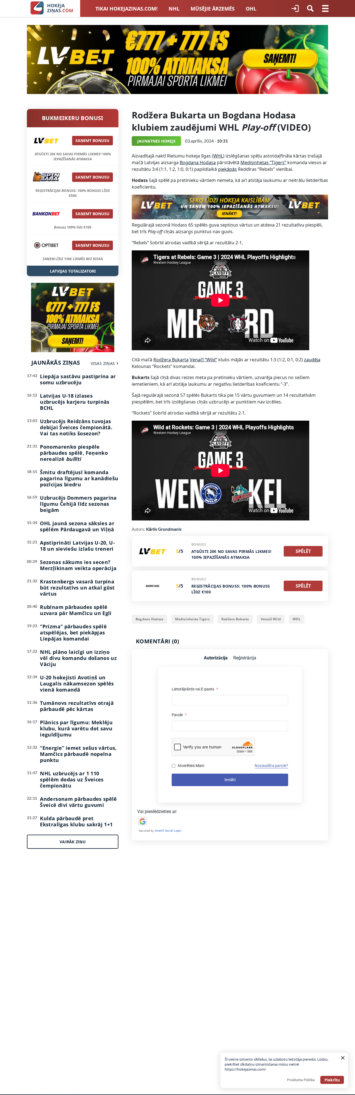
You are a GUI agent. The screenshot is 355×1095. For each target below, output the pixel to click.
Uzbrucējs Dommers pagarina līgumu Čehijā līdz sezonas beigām (78, 504)
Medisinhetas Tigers (192, 619)
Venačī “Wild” (203, 360)
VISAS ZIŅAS (103, 363)
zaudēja (312, 360)
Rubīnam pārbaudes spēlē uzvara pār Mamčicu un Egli (75, 610)
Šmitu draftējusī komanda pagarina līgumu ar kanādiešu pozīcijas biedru (79, 478)
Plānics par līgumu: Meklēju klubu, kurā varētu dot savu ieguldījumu (76, 728)
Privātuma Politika (301, 1080)
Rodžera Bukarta (171, 360)
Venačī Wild (271, 619)
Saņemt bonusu (92, 140)
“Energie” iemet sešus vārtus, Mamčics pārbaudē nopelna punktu (78, 754)
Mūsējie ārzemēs (213, 8)
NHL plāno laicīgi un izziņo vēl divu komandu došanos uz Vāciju (78, 658)
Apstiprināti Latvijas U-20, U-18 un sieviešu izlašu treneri (77, 546)
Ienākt (230, 779)
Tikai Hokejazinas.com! (126, 8)
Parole (179, 715)
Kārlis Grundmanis (164, 529)
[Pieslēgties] (295, 8)
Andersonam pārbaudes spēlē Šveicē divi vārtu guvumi (78, 802)
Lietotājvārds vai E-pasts (195, 689)
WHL (218, 156)
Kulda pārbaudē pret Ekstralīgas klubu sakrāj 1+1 (76, 821)
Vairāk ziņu (73, 841)
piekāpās (227, 169)
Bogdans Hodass (149, 619)
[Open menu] (325, 8)
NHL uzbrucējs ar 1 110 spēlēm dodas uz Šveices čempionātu (71, 779)
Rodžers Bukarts (235, 619)
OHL (251, 8)
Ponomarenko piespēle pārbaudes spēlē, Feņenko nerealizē (74, 453)
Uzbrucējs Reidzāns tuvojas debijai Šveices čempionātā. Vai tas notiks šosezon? (76, 427)
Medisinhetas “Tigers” (263, 162)
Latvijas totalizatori (73, 271)
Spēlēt (303, 551)
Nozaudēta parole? (271, 765)
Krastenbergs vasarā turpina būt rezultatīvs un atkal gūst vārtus (77, 587)
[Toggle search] (310, 8)
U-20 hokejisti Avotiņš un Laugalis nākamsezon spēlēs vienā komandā (77, 683)
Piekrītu (332, 1080)
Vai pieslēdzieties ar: (157, 811)
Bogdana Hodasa (198, 162)
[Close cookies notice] (342, 1058)
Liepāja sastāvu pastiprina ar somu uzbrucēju (78, 379)
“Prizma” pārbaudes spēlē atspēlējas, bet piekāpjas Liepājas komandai (73, 632)
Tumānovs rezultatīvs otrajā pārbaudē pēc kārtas (77, 706)
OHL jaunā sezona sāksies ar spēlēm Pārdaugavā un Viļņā (77, 526)
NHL (174, 8)
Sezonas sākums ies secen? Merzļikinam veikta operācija (78, 565)
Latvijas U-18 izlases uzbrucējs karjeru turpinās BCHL (74, 402)
